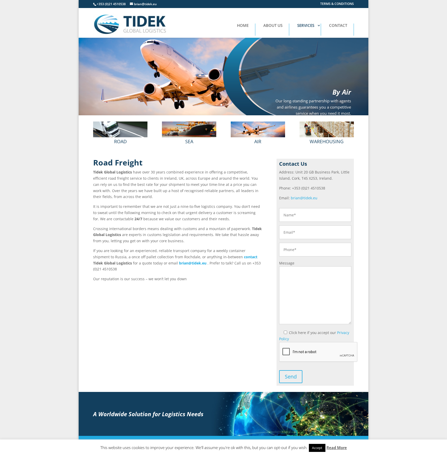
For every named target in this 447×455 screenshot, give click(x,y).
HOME (243, 26)
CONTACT (338, 26)
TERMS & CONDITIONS (337, 4)
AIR (257, 141)
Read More (336, 447)
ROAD (120, 141)
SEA (189, 141)
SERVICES (305, 26)
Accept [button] (317, 447)
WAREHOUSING (327, 141)
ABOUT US (272, 26)
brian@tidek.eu (192, 263)
